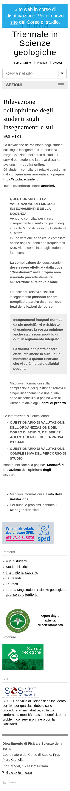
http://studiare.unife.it (20, 179)
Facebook (12, 782)
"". (34, 470)
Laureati (12, 584)
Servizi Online (22, 62)
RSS (4, 782)
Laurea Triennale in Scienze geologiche (35, 39)
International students (22, 572)
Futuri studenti (16, 561)
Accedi (57, 62)
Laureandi (13, 578)
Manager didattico (24, 510)
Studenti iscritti (17, 567)
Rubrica (42, 62)
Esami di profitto (52, 403)
